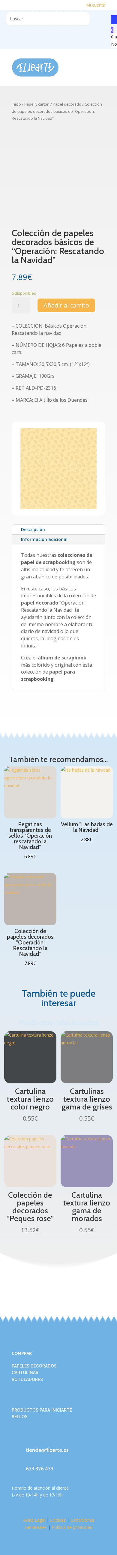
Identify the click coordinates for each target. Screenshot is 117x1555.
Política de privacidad (72, 1527)
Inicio (16, 104)
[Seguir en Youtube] (52, 1437)
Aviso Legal (34, 1520)
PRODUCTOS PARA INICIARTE (42, 1409)
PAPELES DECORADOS (34, 1365)
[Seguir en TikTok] (40, 1437)
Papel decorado (67, 104)
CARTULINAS (25, 1372)
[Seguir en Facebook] (16, 1437)
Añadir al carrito (66, 305)
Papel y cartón (37, 104)
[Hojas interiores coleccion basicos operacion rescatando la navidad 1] (58, 514)
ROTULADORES (27, 1379)
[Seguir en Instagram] (28, 1437)
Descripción (33, 529)
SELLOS (20, 1416)
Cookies (58, 1520)
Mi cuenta (95, 5)
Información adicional (44, 539)
